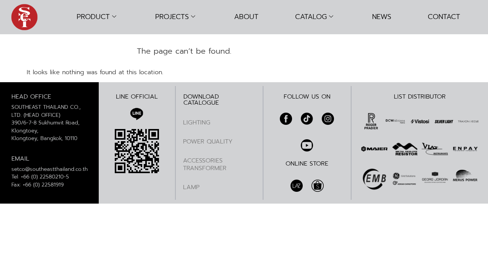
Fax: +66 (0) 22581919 (37, 185)
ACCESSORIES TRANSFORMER (204, 164)
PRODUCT (93, 16)
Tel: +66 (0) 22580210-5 (40, 177)
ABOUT (246, 16)
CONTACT (444, 16)
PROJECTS (172, 16)
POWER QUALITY (208, 141)
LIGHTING (196, 122)
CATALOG (311, 16)
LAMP (191, 187)
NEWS (381, 16)
